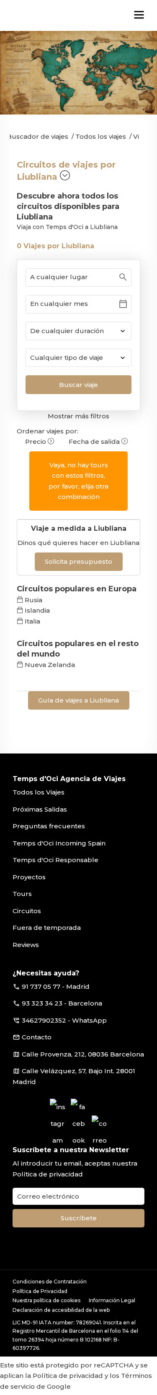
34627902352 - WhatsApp (64, 1020)
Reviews (26, 945)
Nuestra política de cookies (46, 1300)
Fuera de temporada (47, 928)
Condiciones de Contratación (50, 1281)
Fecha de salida (95, 441)
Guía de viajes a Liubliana (78, 700)
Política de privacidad (48, 1174)
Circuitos (27, 911)
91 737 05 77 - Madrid (56, 986)
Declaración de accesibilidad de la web (61, 1310)
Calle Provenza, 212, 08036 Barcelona (83, 1054)
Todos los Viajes (38, 792)
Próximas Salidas (40, 809)
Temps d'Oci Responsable (55, 860)
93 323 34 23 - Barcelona (62, 1003)
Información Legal (112, 1300)
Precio (36, 441)
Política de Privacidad (40, 1291)
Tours (22, 894)
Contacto (36, 1037)
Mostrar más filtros (78, 416)
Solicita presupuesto (78, 561)
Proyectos (29, 877)
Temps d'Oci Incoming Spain (59, 843)
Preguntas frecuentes (49, 826)
